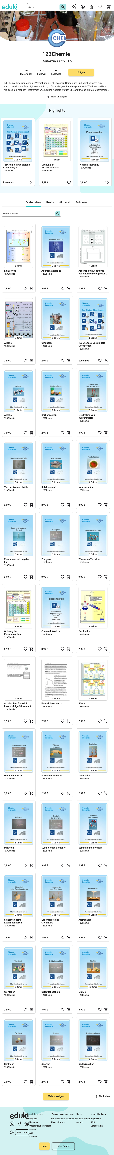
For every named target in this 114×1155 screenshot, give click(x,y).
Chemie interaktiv (89, 164)
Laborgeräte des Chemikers (50, 921)
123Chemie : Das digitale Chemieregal (16, 166)
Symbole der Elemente (53, 847)
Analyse (45, 1064)
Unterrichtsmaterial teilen (63, 1118)
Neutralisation (86, 487)
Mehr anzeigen (59, 96)
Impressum (96, 1118)
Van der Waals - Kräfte (16, 487)
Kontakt (79, 1122)
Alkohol (8, 415)
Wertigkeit (9, 992)
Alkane (8, 342)
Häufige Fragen (83, 1118)
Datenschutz (97, 1126)
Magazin (33, 1118)
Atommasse (85, 919)
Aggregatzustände (51, 270)
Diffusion (9, 847)
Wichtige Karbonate (51, 775)
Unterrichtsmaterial (51, 703)
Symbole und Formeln (90, 847)
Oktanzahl (46, 342)
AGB (93, 1122)
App (31, 1133)
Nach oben (104, 1096)
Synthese (9, 1064)
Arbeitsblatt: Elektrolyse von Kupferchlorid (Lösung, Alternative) (93, 272)
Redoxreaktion (86, 1064)
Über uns (33, 1122)
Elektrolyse (10, 270)
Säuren (82, 703)
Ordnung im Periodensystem (50, 166)
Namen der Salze (13, 775)
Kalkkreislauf (48, 487)
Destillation (84, 631)
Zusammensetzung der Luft (16, 560)
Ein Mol (82, 992)
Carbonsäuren (49, 415)
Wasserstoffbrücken (89, 559)
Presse (32, 1129)
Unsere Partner (58, 1122)
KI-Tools (33, 1136)
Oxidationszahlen (50, 992)
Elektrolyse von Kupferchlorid (87, 416)
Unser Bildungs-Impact (40, 1126)
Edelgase (46, 559)
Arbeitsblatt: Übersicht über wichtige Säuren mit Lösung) (17, 705)
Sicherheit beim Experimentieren (13, 921)
